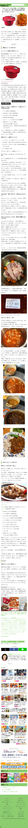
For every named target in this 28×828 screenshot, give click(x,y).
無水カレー (17, 643)
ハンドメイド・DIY (21, 804)
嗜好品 (20, 808)
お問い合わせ (21, 814)
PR (20, 810)
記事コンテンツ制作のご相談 (10, 791)
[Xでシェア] (5, 649)
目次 (13, 44)
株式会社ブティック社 (8, 787)
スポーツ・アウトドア (7, 808)
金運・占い (20, 800)
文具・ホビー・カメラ (20, 806)
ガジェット (7, 800)
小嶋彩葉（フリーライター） (15, 654)
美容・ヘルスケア (21, 802)
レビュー (7, 798)
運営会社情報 (21, 816)
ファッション (7, 810)
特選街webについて (7, 812)
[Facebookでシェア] (14, 649)
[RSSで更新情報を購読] (11, 663)
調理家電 (4, 641)
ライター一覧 (21, 812)
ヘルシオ (4, 643)
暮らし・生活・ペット (12, 641)
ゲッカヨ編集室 (7, 789)
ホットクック (10, 643)
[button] (23, 5)
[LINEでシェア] (22, 649)
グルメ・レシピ (21, 641)
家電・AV (21, 798)
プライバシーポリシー (7, 814)
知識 (7, 804)
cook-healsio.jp (3, 504)
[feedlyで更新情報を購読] (9, 663)
